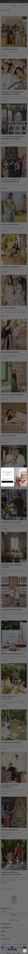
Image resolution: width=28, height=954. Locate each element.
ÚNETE (7, 481)
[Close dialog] (26, 468)
